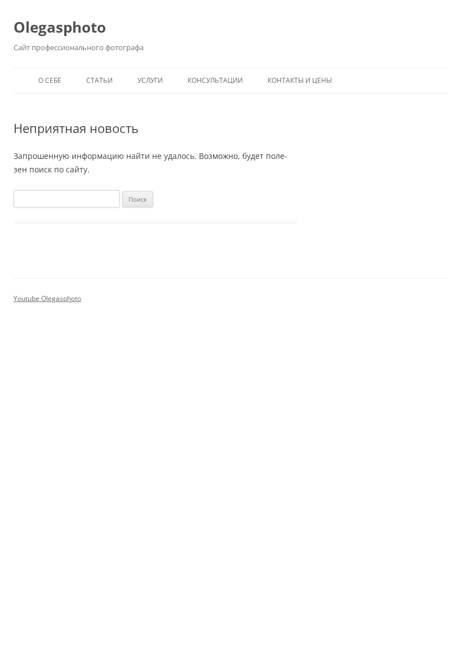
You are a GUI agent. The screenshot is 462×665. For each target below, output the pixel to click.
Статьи (99, 80)
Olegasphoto (60, 27)
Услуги (150, 80)
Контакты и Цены (300, 80)
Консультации (215, 80)
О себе (49, 80)
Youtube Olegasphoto (47, 298)
